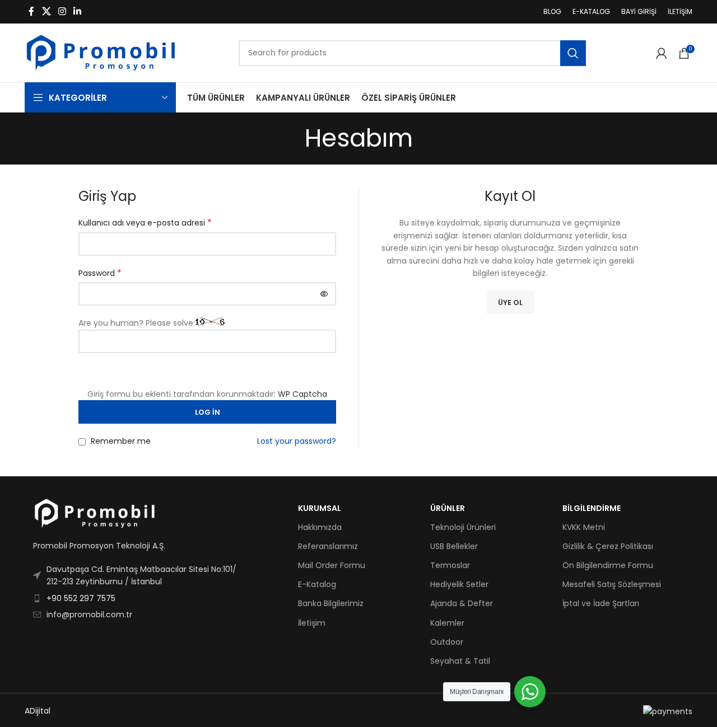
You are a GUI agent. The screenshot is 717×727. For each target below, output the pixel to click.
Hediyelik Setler (459, 584)
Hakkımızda (320, 527)
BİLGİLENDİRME (591, 508)
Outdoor (446, 642)
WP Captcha (302, 394)
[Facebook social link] (31, 11)
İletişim (311, 622)
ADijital (37, 710)
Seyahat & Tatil (460, 661)
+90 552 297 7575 (80, 598)
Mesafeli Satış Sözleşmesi (611, 584)
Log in (207, 412)
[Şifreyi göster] (324, 294)
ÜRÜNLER (447, 508)
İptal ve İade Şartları (600, 603)
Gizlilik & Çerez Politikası (607, 546)
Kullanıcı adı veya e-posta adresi (145, 223)
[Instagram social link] (61, 11)
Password (100, 273)
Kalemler (447, 622)
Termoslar (450, 565)
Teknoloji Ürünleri (463, 527)
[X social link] (46, 11)
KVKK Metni (583, 527)
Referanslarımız (328, 546)
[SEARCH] (573, 53)
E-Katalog (317, 584)
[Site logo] (101, 52)
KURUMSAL (319, 508)
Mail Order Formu (331, 565)
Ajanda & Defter (461, 603)
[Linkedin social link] (77, 11)
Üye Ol (510, 302)
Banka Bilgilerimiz (331, 603)
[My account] (661, 53)
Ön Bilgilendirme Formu (607, 565)
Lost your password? (296, 441)
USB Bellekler (454, 546)
